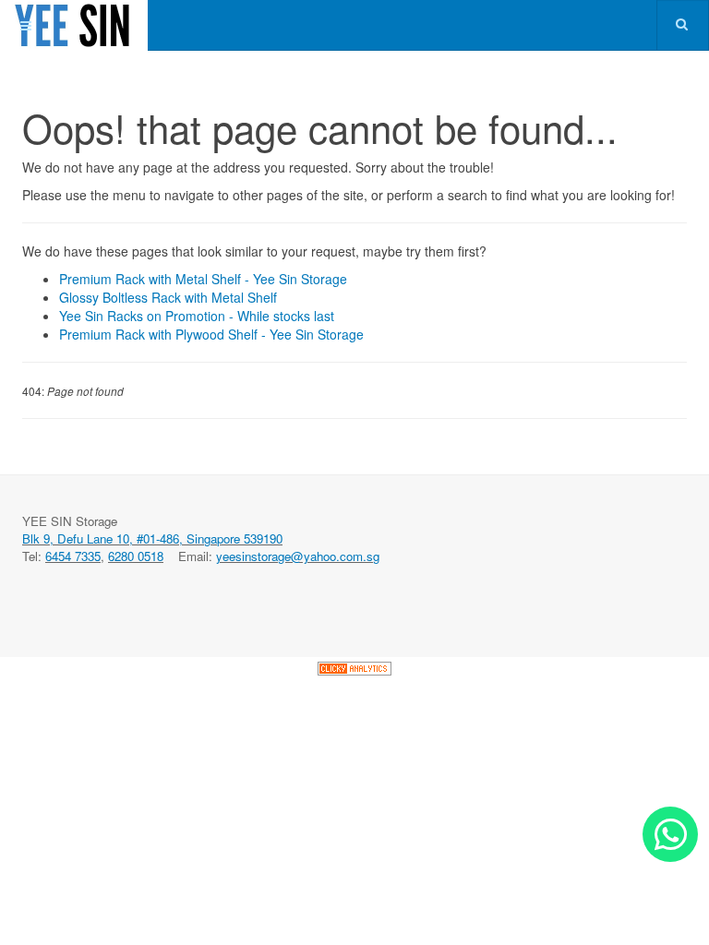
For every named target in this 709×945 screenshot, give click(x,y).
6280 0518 (135, 556)
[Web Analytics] (354, 666)
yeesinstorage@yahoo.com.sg (297, 556)
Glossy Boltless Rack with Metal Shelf (168, 297)
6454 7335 (73, 556)
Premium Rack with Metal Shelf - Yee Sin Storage (203, 278)
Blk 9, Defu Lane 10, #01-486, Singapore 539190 (152, 538)
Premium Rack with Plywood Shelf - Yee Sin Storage (211, 334)
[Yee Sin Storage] (74, 25)
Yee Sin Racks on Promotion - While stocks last (196, 315)
